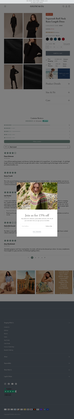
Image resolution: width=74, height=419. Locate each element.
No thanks (37, 231)
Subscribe (49, 226)
